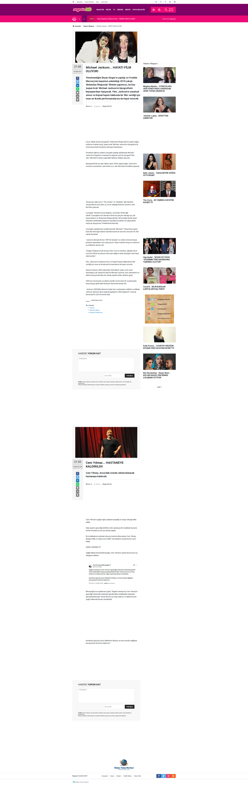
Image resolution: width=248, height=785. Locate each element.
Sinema (120, 10)
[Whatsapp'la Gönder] (77, 89)
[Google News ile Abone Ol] (156, 2)
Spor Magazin (139, 10)
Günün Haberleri (89, 2)
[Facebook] (77, 78)
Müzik (108, 10)
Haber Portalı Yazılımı (82, 782)
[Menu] (153, 10)
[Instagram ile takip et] (168, 776)
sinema (92, 308)
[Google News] (97, 106)
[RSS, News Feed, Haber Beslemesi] (173, 776)
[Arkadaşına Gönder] (77, 92)
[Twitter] (77, 81)
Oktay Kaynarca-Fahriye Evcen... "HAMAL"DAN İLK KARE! (116, 19)
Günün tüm (169, 19)
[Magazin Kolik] (82, 9)
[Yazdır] (77, 96)
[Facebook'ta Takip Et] (161, 2)
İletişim (119, 776)
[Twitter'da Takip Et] (165, 2)
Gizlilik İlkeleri (127, 776)
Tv (114, 10)
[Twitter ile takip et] (163, 776)
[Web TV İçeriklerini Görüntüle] (170, 2)
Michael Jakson (95, 310)
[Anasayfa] (73, 2)
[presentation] (79, 19)
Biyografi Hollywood (96, 312)
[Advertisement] (113, 124)
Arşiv (97, 2)
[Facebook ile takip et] (158, 776)
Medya (128, 10)
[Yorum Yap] (77, 99)
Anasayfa (105, 776)
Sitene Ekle (104, 2)
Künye (112, 776)
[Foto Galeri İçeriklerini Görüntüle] (175, 2)
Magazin (100, 10)
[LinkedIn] (77, 85)
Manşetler (79, 2)
